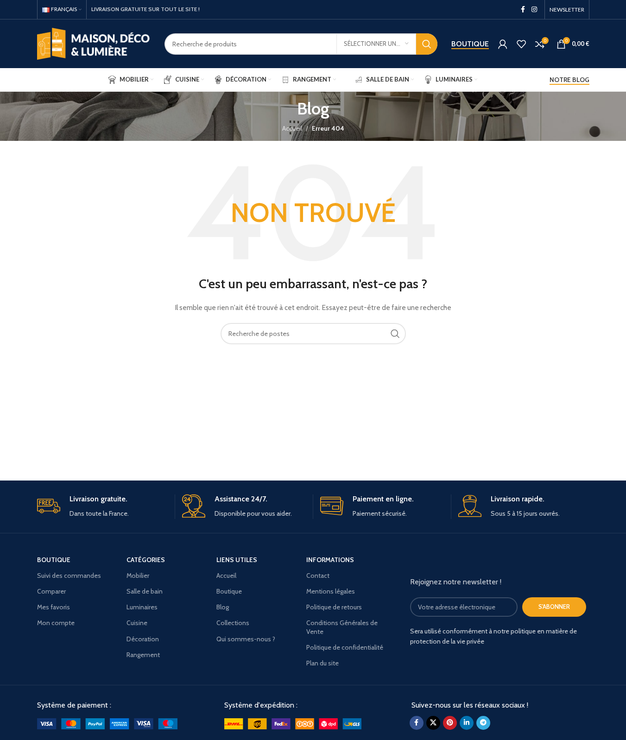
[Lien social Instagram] (534, 9)
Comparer (51, 591)
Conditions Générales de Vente (342, 627)
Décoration (142, 639)
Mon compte (56, 623)
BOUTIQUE (53, 560)
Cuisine (136, 623)
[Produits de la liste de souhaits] (521, 44)
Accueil (292, 128)
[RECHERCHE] (426, 44)
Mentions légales (330, 591)
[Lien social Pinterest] (450, 723)
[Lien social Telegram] (483, 723)
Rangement (143, 655)
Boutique (470, 43)
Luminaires (142, 607)
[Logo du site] (94, 43)
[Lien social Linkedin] (467, 723)
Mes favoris (53, 607)
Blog (222, 607)
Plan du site (322, 663)
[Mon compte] (502, 44)
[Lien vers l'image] (107, 723)
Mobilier (137, 575)
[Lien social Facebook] (523, 9)
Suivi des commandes (69, 575)
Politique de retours (334, 607)
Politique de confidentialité (344, 647)
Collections (232, 623)
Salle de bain (144, 591)
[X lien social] (433, 723)
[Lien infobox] (102, 506)
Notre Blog (569, 80)
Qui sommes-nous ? (245, 639)
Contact (317, 575)
